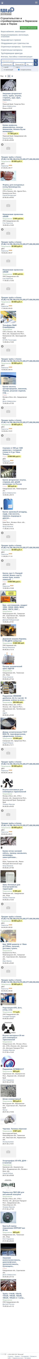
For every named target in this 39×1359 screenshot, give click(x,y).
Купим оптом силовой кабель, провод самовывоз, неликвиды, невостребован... (15, 854)
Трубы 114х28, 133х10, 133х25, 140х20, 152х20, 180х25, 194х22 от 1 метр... (14, 1295)
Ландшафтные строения (11, 39)
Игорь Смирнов (8, 677)
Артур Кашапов (8, 526)
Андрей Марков (8, 743)
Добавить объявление (28, 28)
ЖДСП (5, 713)
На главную (28, 1358)
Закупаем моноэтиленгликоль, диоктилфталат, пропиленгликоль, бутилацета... (12, 1261)
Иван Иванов (7, 961)
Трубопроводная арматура (11, 53)
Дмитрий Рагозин (8, 1304)
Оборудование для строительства (15, 43)
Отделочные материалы (11, 46)
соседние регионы (25, 69)
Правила (17, 1356)
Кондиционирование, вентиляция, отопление (15, 35)
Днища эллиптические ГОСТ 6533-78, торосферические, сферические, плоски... (15, 734)
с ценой (6, 67)
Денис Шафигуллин (9, 106)
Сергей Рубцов (8, 1173)
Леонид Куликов (8, 1142)
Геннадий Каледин (9, 1016)
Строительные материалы (11, 49)
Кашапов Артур (8, 138)
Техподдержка (25, 1356)
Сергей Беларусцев (9, 195)
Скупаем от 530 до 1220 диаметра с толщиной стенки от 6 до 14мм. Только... (13, 451)
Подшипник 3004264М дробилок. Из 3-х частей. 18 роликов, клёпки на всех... (14, 698)
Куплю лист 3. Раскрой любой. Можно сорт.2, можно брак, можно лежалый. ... (12, 576)
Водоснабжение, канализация (13, 31)
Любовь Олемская (9, 897)
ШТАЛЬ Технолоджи (9, 340)
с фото (18, 67)
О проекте (10, 1356)
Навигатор (4, 166)
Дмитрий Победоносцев (11, 620)
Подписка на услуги (17, 1358)
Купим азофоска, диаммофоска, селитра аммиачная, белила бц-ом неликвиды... (14, 128)
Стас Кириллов (8, 223)
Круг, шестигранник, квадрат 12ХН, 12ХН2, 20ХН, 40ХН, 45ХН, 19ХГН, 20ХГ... (15, 607)
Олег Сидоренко (8, 1080)
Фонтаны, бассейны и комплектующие (16, 56)
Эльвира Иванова (9, 804)
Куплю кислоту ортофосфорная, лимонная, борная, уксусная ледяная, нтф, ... (15, 389)
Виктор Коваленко (9, 647)
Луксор (5, 1110)
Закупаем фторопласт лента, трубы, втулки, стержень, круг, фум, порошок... (12, 96)
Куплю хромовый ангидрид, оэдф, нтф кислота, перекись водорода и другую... (15, 514)
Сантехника (26, 46)
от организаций (8, 69)
